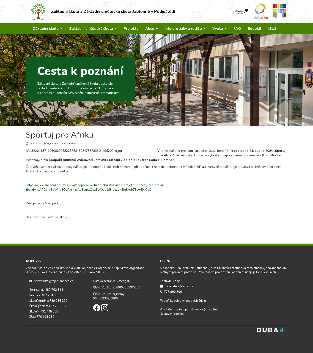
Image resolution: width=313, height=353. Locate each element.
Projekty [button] (131, 28)
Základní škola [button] (46, 28)
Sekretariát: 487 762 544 (46, 290)
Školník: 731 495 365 (43, 312)
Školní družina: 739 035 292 (48, 301)
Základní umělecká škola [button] (91, 28)
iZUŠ (272, 28)
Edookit (254, 28)
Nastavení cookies (172, 314)
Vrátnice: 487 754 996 (44, 295)
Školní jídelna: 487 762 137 (47, 306)
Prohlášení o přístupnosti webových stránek (189, 309)
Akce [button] (150, 28)
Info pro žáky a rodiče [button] (184, 28)
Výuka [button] (218, 28)
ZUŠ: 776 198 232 (41, 317)
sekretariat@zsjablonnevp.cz (53, 281)
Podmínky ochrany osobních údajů (183, 301)
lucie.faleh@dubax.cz (178, 286)
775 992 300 (172, 292)
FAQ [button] (237, 28)
